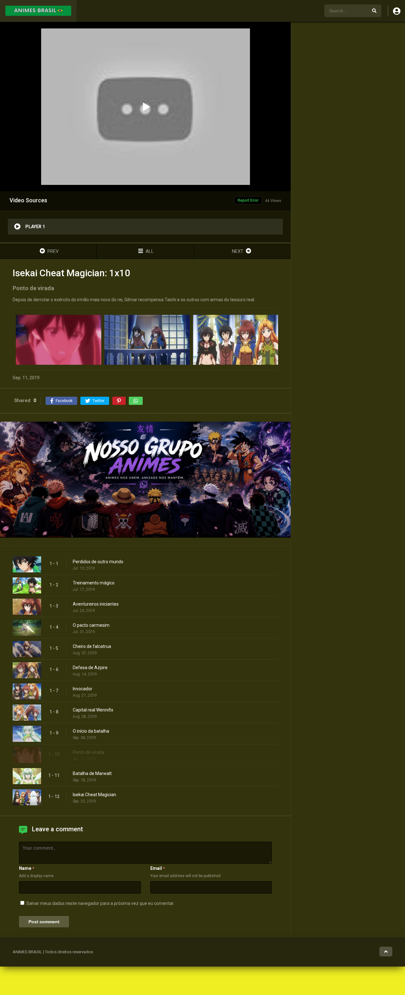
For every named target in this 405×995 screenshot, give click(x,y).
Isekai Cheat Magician (94, 794)
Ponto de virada (88, 752)
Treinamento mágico (94, 582)
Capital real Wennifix (93, 709)
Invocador (82, 688)
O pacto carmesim (91, 625)
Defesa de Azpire (90, 667)
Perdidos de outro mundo (98, 561)
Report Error (248, 200)
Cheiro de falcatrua (92, 646)
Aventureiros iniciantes (96, 604)
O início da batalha (91, 731)
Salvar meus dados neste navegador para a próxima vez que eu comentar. (100, 903)
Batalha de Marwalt (92, 773)
